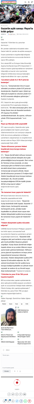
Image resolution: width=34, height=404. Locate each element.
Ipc (22, 304)
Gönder (6, 371)
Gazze (10, 304)
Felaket (4, 304)
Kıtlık (27, 304)
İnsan (16, 304)
